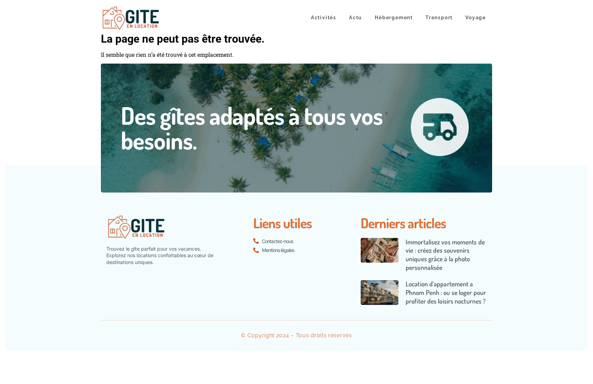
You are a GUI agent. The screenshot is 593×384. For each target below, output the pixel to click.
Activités (323, 17)
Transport (439, 17)
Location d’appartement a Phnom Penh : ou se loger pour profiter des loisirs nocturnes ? (446, 292)
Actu (355, 17)
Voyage (475, 17)
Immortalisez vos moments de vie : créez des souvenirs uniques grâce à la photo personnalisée (445, 255)
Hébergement (394, 17)
